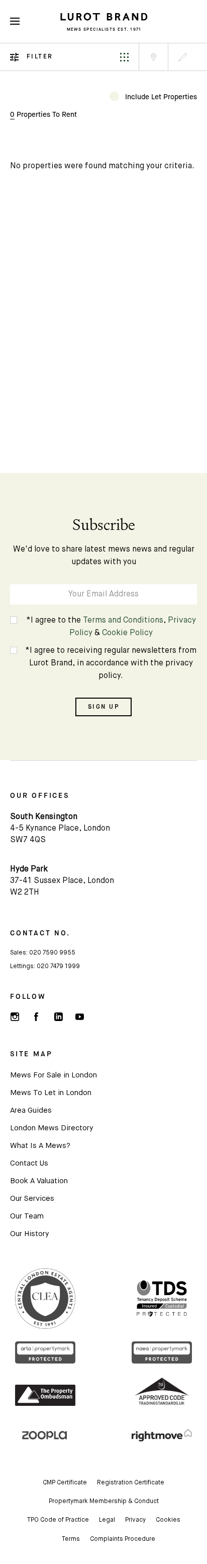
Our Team (27, 1216)
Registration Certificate (130, 1483)
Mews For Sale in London (53, 1075)
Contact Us (29, 1163)
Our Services (32, 1198)
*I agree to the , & (111, 627)
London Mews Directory (51, 1128)
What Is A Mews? (40, 1145)
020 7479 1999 (58, 967)
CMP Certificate (65, 1483)
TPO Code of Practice (58, 1520)
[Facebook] (36, 1017)
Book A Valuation (39, 1181)
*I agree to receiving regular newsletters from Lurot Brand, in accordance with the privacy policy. (110, 663)
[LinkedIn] (57, 1017)
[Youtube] (79, 1017)
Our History (29, 1234)
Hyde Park (29, 869)
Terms (71, 1539)
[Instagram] (14, 1017)
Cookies (168, 1520)
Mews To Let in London (50, 1093)
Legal (107, 1520)
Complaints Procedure (122, 1539)
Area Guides (31, 1110)
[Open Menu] (15, 21)
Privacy (135, 1520)
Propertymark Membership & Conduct (104, 1502)
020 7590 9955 (52, 953)
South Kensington (43, 817)
